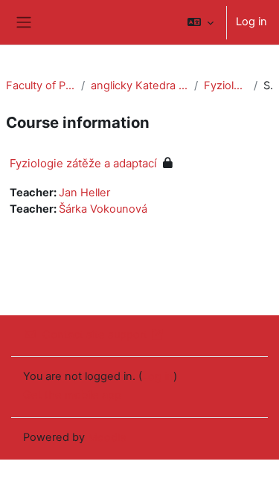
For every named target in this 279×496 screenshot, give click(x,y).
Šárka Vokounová (103, 209)
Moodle (107, 437)
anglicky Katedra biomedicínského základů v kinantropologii (140, 85)
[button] (200, 22)
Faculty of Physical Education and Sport (40, 85)
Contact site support (94, 334)
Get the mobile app (72, 395)
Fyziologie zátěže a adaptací (225, 85)
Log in (251, 21)
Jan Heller (84, 192)
